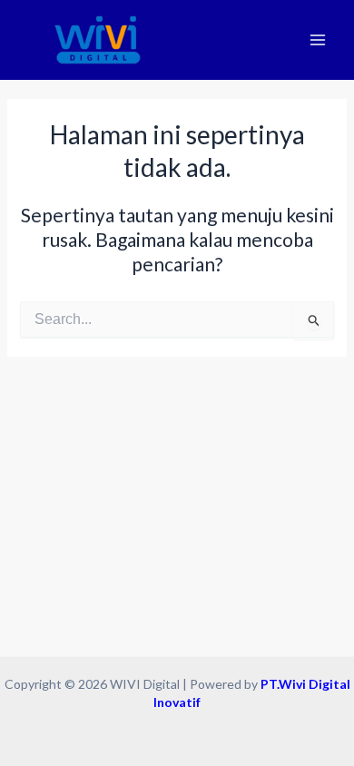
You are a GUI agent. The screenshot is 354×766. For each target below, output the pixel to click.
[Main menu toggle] (317, 40)
